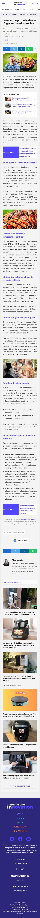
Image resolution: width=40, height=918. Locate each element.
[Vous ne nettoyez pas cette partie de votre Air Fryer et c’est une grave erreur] (20, 762)
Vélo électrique (20, 863)
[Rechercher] (37, 3)
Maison (14, 14)
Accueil (5, 14)
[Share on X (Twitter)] (13, 49)
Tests (30, 9)
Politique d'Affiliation (20, 909)
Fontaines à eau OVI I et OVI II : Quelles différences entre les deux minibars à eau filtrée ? (19, 678)
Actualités (7, 9)
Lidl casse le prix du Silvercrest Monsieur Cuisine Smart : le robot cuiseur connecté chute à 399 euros (18, 645)
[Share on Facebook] (6, 49)
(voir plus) (20, 574)
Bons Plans (20, 9)
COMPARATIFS (20, 831)
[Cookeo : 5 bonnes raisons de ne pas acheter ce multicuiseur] (20, 731)
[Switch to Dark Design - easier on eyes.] (33, 3)
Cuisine (22, 14)
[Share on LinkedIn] (21, 49)
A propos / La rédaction (20, 907)
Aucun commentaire (10, 43)
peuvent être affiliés (28, 519)
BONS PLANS (20, 827)
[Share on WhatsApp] (29, 49)
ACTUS (20, 814)
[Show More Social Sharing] (35, 49)
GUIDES (20, 818)
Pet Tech (20, 869)
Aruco (20, 880)
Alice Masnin (17, 560)
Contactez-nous (20, 891)
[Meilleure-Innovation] (20, 3)
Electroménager (18, 532)
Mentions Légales (20, 903)
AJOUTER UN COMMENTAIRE (20, 786)
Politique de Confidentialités (20, 905)
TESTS (20, 822)
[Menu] (3, 3)
